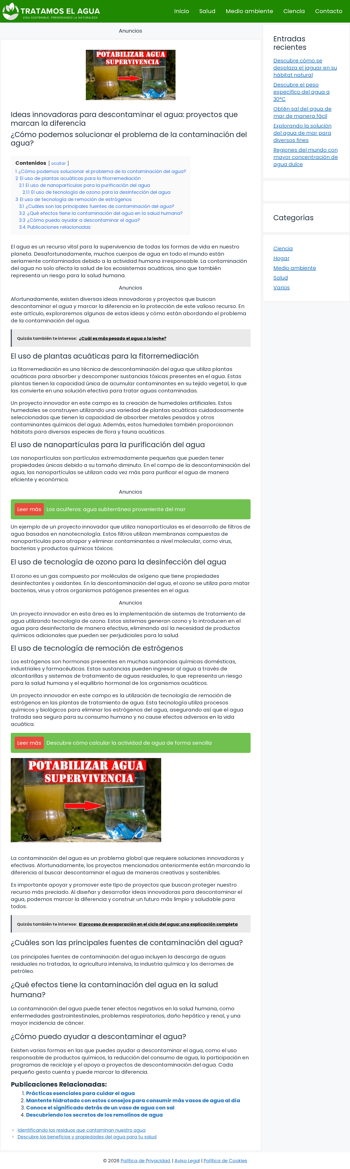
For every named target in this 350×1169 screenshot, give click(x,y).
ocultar (58, 163)
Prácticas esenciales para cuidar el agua (80, 1093)
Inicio (181, 11)
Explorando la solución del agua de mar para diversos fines (302, 133)
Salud (207, 11)
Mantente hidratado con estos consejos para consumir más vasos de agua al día (133, 1100)
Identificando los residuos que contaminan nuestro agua (82, 1130)
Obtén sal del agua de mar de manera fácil (302, 112)
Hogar (281, 258)
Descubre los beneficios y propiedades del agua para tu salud (87, 1137)
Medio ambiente (249, 11)
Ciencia (294, 11)
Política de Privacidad (145, 1160)
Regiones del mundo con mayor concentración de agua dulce (305, 157)
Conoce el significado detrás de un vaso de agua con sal (100, 1107)
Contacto (328, 11)
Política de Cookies (225, 1160)
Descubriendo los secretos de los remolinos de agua (94, 1114)
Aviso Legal (187, 1160)
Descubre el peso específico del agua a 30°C (301, 92)
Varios (281, 287)
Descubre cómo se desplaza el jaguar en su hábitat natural (305, 68)
